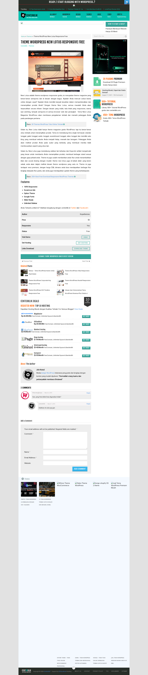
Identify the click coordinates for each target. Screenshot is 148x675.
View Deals (78, 309)
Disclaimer (115, 671)
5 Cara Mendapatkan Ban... (57, 9)
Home (23, 36)
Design (78, 15)
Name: (27, 452)
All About (53, 15)
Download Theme (81, 248)
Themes (89, 15)
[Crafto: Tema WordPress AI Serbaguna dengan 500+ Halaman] (29, 489)
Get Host (86, 316)
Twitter (73, 208)
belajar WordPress (48, 373)
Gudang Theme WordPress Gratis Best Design (55, 256)
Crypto (121, 15)
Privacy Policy (98, 671)
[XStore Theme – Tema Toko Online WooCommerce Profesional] (65, 568)
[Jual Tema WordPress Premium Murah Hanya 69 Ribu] (119, 568)
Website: (27, 463)
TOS (107, 671)
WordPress (66, 15)
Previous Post (27, 261)
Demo (86, 237)
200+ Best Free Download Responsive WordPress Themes (53, 177)
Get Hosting (83, 243)
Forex (109, 15)
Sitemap (124, 671)
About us (78, 671)
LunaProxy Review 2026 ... (113, 9)
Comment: (28, 434)
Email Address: (30, 458)
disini (115, 85)
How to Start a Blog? (116, 24)
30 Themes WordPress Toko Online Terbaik (47, 124)
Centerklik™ (47, 671)
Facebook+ (84, 208)
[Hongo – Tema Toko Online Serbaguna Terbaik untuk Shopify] (101, 568)
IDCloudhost (62, 671)
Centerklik (24, 46)
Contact (87, 671)
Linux (99, 15)
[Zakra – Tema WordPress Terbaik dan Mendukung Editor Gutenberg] (83, 568)
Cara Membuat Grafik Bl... (94, 9)
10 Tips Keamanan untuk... (37, 9)
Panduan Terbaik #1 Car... (76, 9)
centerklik (42, 404)
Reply (88, 393)
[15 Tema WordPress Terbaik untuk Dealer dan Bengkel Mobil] (47, 489)
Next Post (85, 261)
